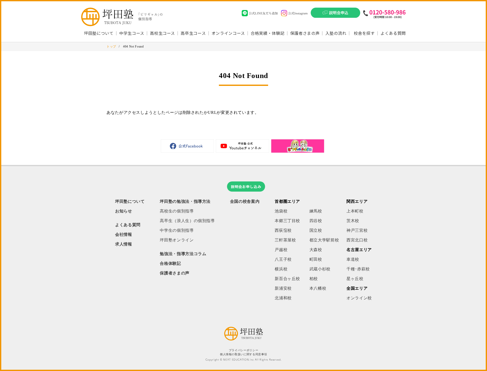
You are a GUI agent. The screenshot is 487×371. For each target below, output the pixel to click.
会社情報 (123, 234)
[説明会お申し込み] (335, 14)
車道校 (352, 259)
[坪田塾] (243, 339)
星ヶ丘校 (354, 278)
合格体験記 (170, 263)
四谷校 (315, 221)
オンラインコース (228, 33)
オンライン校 (359, 298)
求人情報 (123, 244)
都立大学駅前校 (324, 240)
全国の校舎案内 (244, 201)
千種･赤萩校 (358, 269)
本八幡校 (317, 288)
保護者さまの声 (305, 33)
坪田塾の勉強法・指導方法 (185, 201)
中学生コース (131, 33)
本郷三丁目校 (287, 221)
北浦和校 (283, 298)
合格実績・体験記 (267, 33)
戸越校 (281, 250)
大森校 (315, 250)
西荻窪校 (283, 230)
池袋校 (281, 211)
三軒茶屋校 (285, 240)
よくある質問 (393, 33)
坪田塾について (130, 201)
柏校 (313, 278)
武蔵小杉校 (320, 269)
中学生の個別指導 (177, 230)
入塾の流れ (335, 33)
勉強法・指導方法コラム (183, 254)
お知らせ (123, 211)
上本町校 (354, 211)
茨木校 (352, 221)
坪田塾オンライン (177, 240)
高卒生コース (193, 33)
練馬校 (315, 211)
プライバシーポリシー (243, 350)
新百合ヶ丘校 (287, 278)
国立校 (315, 230)
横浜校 (281, 269)
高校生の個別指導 (177, 211)
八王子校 (283, 259)
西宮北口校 (357, 240)
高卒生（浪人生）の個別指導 (187, 221)
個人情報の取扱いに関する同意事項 (243, 354)
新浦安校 (283, 288)
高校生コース (162, 33)
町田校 (315, 259)
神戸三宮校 (357, 230)
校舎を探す (364, 33)
